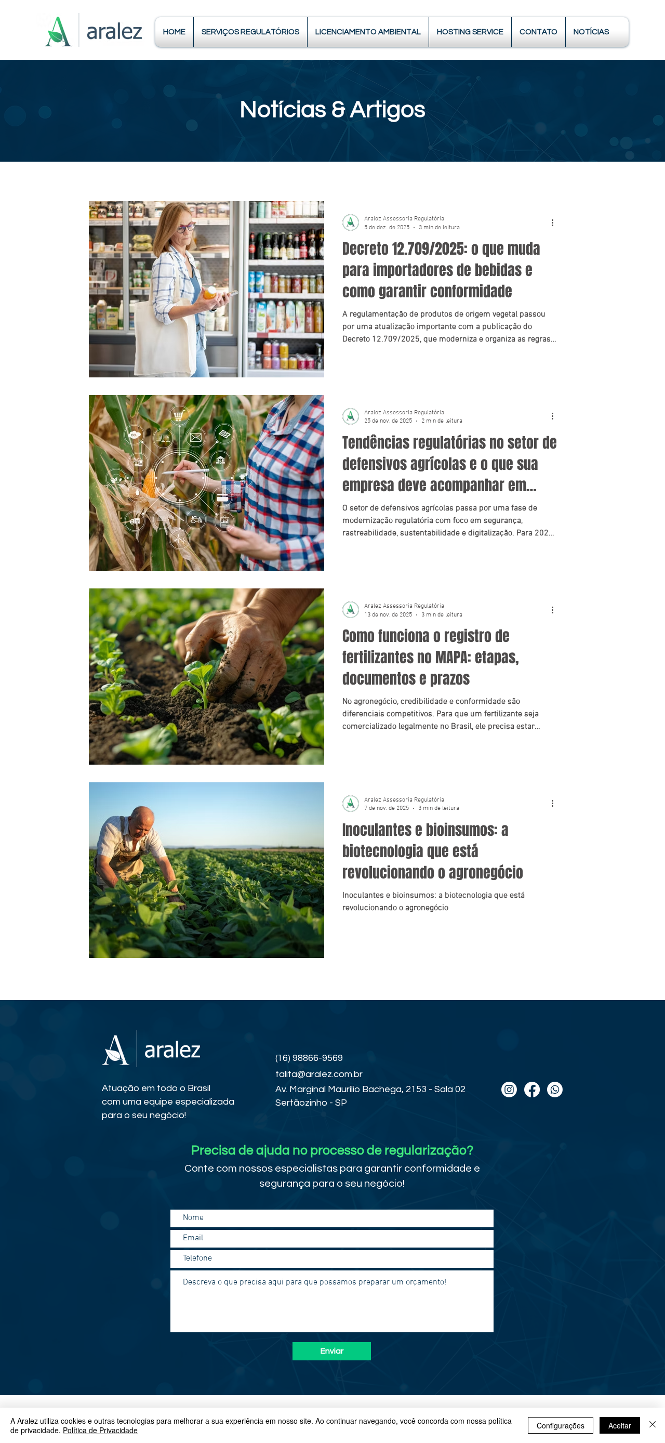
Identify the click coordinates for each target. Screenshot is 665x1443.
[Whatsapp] (555, 1089)
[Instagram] (509, 1089)
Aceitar (619, 1425)
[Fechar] (652, 1425)
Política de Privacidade (100, 1430)
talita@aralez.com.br (319, 1074)
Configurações (560, 1425)
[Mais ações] (556, 222)
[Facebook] (532, 1089)
